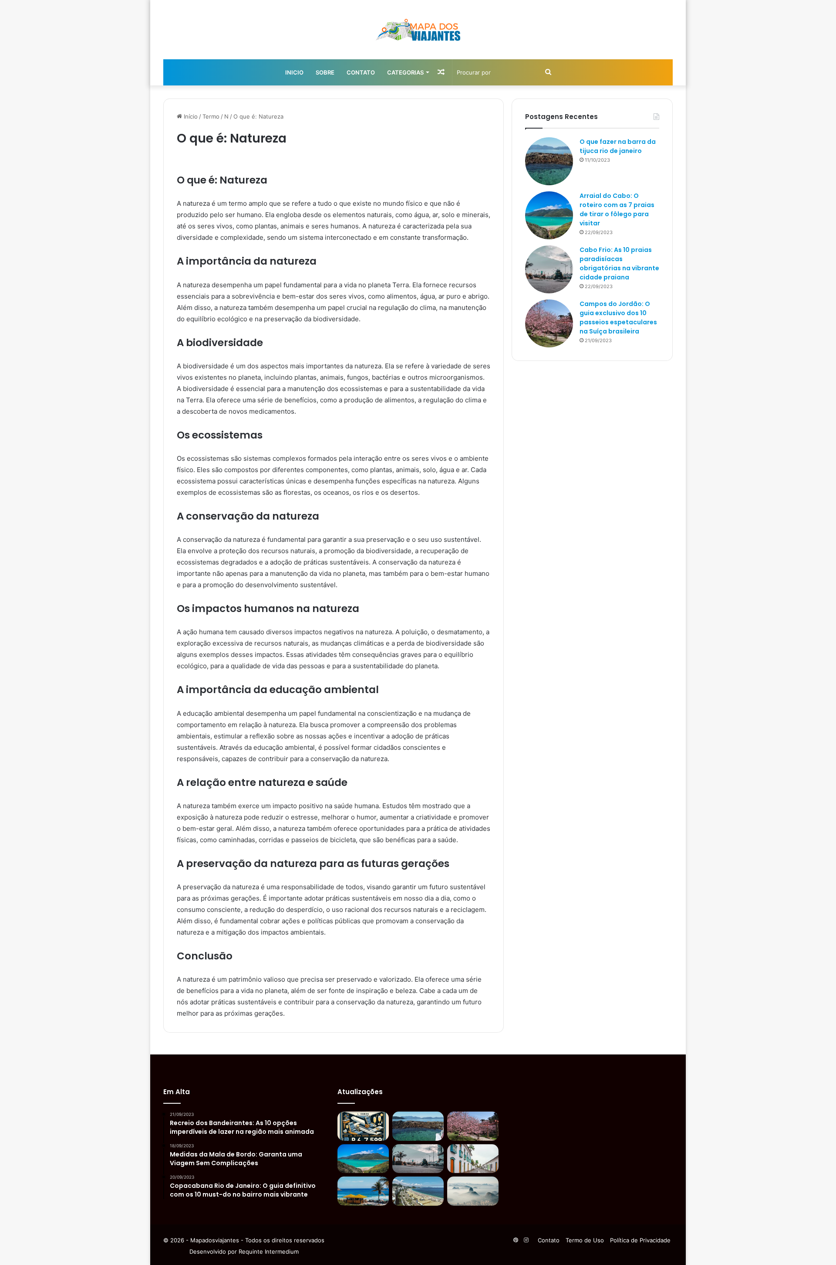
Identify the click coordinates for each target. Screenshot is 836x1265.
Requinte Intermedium (269, 1251)
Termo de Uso (585, 1240)
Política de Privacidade (640, 1240)
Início (190, 116)
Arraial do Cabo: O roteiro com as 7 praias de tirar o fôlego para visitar (617, 209)
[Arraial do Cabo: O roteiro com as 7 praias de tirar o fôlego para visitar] (549, 215)
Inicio (294, 72)
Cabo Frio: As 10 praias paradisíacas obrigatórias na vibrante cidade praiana (619, 263)
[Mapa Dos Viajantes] (418, 29)
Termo (210, 116)
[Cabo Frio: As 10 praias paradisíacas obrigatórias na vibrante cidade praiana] (549, 269)
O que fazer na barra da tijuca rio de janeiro (618, 146)
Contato (361, 72)
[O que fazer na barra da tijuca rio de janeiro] (549, 161)
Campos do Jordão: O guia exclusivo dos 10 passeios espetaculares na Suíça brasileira (618, 317)
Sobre (325, 72)
